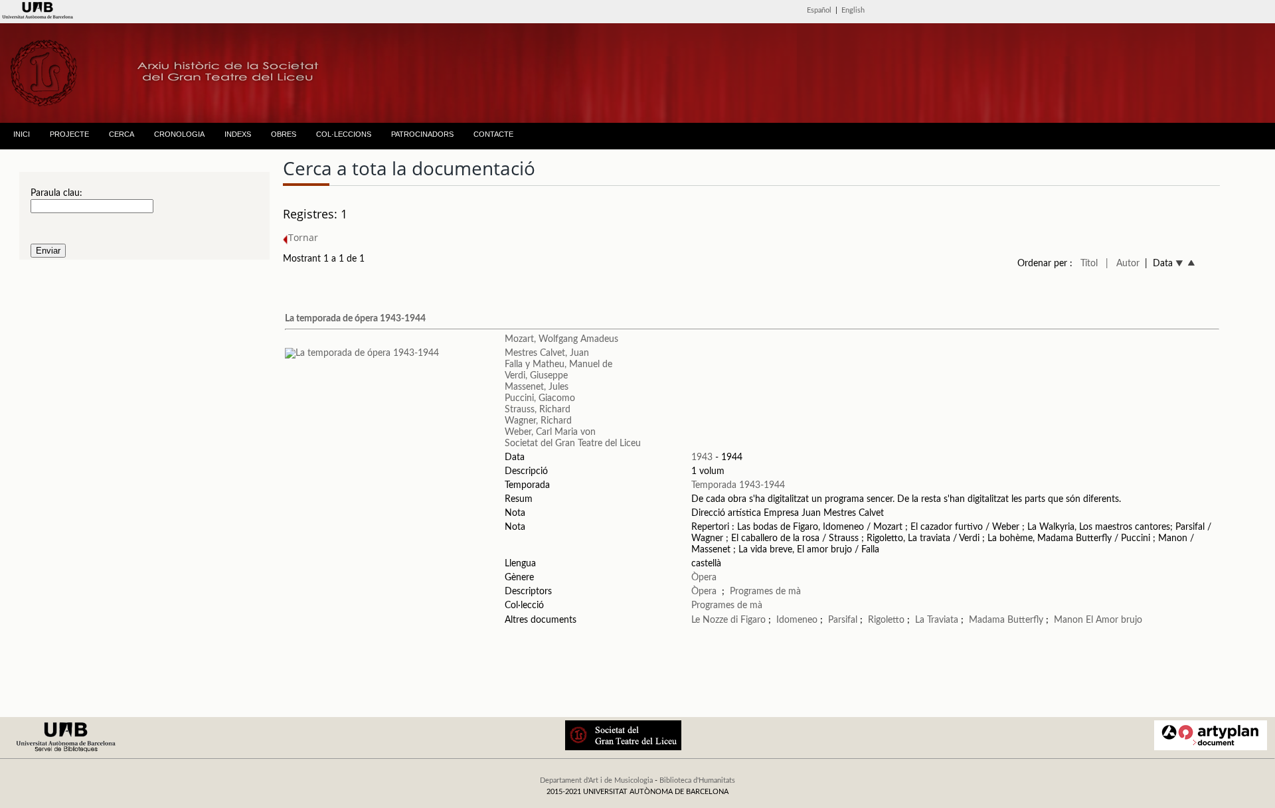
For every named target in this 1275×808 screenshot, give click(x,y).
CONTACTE (493, 134)
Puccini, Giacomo (540, 398)
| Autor (1123, 263)
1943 (702, 457)
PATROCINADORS (422, 134)
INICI (21, 134)
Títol (1089, 263)
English (853, 10)
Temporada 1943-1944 (738, 485)
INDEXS (237, 134)
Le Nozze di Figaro (728, 620)
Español (819, 10)
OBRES (283, 134)
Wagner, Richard (538, 421)
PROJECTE (69, 134)
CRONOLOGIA (179, 134)
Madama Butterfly (1006, 620)
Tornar (303, 237)
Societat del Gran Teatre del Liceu (573, 443)
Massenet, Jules (536, 387)
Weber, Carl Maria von (550, 432)
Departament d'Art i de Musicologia (596, 780)
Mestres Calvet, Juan (547, 353)
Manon (1068, 620)
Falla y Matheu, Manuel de (558, 364)
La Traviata (936, 620)
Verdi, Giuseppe (536, 375)
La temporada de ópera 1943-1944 (355, 318)
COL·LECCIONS (343, 134)
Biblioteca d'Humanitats (697, 780)
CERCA (121, 134)
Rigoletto (886, 620)
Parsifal (842, 620)
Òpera (704, 577)
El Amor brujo (1114, 620)
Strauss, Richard (537, 409)
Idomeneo (796, 620)
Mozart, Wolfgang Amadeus (561, 339)
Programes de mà (765, 591)
